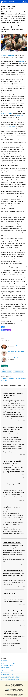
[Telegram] (4, 327)
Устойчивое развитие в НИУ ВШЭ (8, 663)
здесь (22, 686)
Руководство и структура (6, 662)
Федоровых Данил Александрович (16, 358)
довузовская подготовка (7, 371)
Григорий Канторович (6, 113)
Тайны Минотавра (9, 593)
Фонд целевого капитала (6, 672)
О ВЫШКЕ (3, 658)
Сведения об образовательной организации (10, 679)
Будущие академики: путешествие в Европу (10, 633)
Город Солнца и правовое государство (11, 508)
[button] (2, 42)
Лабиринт (21, 61)
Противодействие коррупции (7, 674)
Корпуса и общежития (5, 667)
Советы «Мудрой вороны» (12, 542)
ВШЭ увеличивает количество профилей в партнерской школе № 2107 (13, 429)
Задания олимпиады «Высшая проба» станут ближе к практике (13, 395)
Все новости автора (11, 346)
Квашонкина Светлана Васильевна (16, 351)
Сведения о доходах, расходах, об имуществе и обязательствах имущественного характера (10, 677)
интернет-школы (14, 146)
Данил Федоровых (10, 126)
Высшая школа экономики (8, 1)
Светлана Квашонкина (7, 55)
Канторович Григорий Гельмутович (16, 345)
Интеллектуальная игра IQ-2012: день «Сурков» (12, 462)
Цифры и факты (4, 660)
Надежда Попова (18, 115)
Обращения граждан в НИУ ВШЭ (7, 670)
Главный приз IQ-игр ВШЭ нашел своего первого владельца (11, 486)
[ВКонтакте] (2, 327)
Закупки (2, 669)
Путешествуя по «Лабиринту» (13, 570)
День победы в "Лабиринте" (12, 611)
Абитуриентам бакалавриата (8, 378)
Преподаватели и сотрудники (7, 665)
